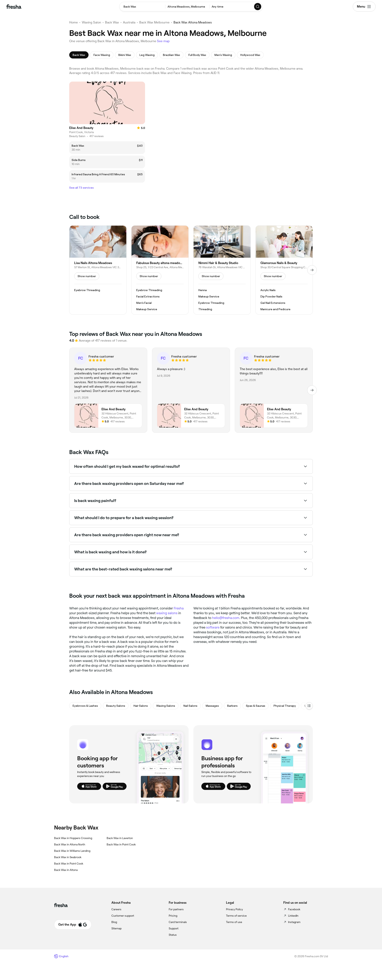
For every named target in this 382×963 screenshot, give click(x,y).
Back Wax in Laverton (120, 838)
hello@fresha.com (225, 618)
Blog (114, 922)
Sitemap (116, 928)
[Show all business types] (309, 705)
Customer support (122, 915)
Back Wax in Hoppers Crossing (73, 838)
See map (163, 41)
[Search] (257, 6)
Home (73, 22)
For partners (176, 909)
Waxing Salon (91, 22)
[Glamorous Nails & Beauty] (284, 270)
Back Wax (112, 22)
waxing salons (166, 613)
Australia (129, 22)
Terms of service (236, 915)
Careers (116, 909)
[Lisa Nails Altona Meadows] (97, 270)
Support (173, 928)
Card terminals (178, 922)
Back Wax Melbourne (154, 22)
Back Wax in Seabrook (67, 857)
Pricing (173, 915)
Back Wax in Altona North (69, 844)
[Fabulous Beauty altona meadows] (160, 270)
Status (173, 934)
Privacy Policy (234, 909)
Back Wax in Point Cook (68, 863)
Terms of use (234, 922)
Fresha (179, 608)
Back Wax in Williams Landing (72, 850)
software (212, 627)
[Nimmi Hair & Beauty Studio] (222, 270)
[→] (312, 270)
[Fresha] (13, 6)
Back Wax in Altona (66, 869)
